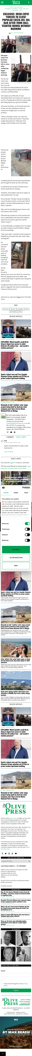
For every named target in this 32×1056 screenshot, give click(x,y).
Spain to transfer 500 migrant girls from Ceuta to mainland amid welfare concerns (15, 915)
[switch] (27, 529)
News (19, 297)
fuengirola (21, 309)
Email (3, 971)
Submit (16, 990)
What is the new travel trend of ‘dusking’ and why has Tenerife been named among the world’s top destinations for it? (15, 908)
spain (19, 311)
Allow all (16, 549)
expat (14, 309)
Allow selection (16, 557)
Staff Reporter (18, 33)
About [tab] (26, 492)
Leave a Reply (21, 437)
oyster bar (13, 311)
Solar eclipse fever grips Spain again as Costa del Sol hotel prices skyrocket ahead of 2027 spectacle (15, 660)
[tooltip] (7, 432)
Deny (16, 565)
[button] (29, 861)
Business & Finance (11, 8)
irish (27, 309)
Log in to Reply (8, 451)
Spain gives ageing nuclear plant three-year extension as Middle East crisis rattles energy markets (15, 693)
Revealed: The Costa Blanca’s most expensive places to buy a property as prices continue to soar (16, 900)
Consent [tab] (5, 492)
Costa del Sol (6, 309)
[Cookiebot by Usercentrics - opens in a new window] (22, 488)
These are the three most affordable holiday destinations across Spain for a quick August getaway (14, 922)
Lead (20, 8)
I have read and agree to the (16, 984)
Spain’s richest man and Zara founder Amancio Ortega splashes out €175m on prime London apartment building (15, 376)
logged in (13, 463)
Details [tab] (16, 492)
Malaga (25, 8)
